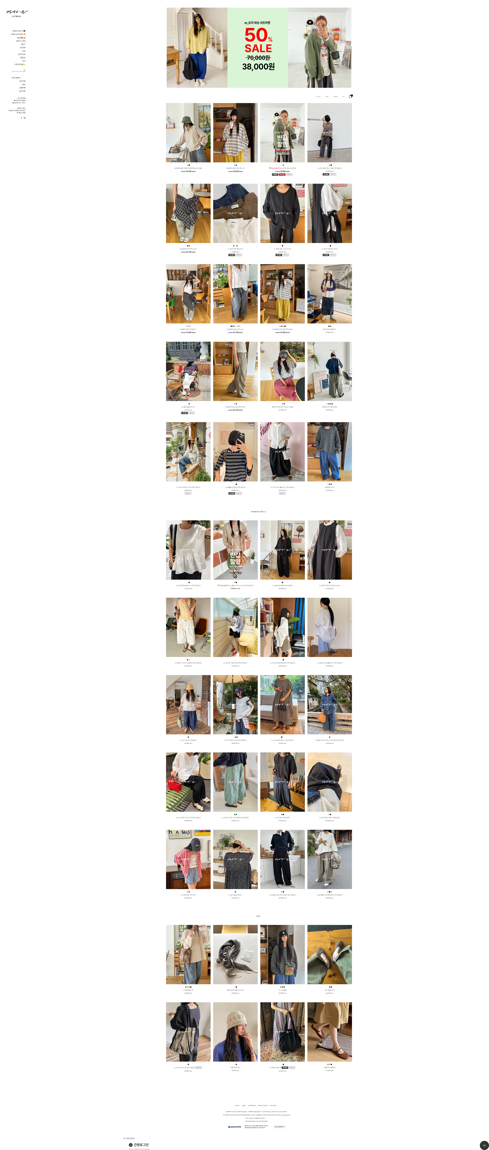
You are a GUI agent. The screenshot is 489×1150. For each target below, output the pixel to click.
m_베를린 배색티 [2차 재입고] (235, 487)
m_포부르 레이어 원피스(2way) (329, 585)
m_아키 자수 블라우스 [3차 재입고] (282, 487)
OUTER (22, 48)
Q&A (23, 84)
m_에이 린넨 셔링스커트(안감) (329, 817)
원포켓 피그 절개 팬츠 (329, 407)
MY (343, 96)
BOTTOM (21, 54)
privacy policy (263, 1105)
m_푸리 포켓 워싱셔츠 (235, 249)
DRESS (22, 58)
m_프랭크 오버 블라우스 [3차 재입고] (329, 663)
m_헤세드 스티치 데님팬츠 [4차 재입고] (188, 663)
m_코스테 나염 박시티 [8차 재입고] (235, 663)
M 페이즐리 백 (188, 990)
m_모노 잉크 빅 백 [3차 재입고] (184, 1067)
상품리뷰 (22, 88)
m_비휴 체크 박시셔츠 (188, 895)
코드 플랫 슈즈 (330, 990)
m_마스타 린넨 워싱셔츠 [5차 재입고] (282, 663)
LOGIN (318, 96)
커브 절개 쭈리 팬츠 (283, 329)
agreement (252, 1105)
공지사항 (22, 81)
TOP (23, 51)
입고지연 (22, 91)
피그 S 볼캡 (282, 990)
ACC (23, 61)
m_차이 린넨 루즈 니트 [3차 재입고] (330, 168)
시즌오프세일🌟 (19, 64)
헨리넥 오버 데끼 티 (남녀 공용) (282, 407)
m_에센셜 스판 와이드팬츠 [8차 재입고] (282, 895)
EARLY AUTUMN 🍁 (18, 34)
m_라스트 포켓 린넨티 (282, 817)
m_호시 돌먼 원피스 (235, 895)
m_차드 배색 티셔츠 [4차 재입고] (235, 740)
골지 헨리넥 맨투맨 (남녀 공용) (188, 168)
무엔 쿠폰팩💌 (16, 78)
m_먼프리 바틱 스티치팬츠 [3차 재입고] (235, 817)
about (237, 1105)
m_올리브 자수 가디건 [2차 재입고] (235, 585)
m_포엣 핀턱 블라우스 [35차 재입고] (188, 585)
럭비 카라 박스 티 (235, 168)
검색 (24, 70)
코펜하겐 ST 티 (330, 487)
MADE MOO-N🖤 (19, 31)
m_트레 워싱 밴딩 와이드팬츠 (283, 585)
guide (244, 1105)
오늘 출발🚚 (21, 38)
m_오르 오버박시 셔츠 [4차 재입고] (188, 487)
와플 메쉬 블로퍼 (329, 1067)
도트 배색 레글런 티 (329, 329)
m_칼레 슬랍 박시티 (188, 407)
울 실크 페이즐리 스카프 (235, 990)
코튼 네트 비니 (235, 1067)
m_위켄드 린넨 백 (275, 1067)
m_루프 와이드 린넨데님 (188, 740)
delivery (273, 1105)
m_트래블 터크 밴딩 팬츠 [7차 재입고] (329, 895)
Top (484, 1145)
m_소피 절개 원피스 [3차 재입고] (282, 740)
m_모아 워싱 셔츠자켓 (282, 168)
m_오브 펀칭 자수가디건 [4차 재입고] (188, 817)
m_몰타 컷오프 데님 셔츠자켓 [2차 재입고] (329, 740)
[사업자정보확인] (285, 1115)
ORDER (335, 96)
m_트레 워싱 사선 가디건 (282, 249)
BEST (23, 44)
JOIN (327, 96)
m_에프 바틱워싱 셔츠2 (329, 249)
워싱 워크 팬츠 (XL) (235, 407)
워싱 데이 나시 (235, 329)
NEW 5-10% (20, 41)
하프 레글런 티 (188, 329)
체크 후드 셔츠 (188, 249)
